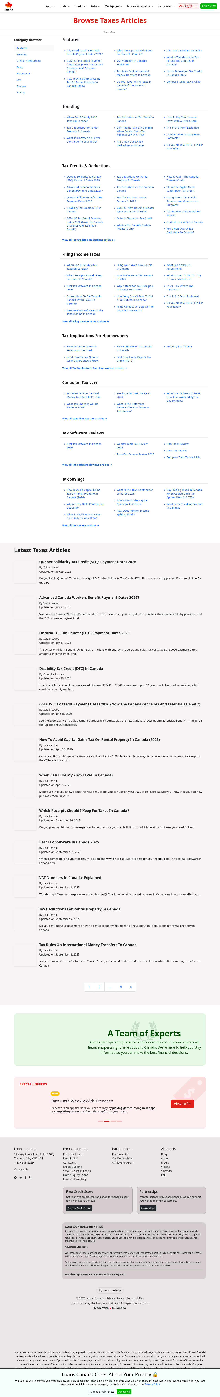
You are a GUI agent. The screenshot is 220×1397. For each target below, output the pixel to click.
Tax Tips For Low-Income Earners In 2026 (132, 199)
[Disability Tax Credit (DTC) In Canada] (25, 679)
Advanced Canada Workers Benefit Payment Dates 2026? (85, 52)
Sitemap (166, 1175)
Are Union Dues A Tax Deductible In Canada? (130, 143)
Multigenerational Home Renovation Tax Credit (82, 348)
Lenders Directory (74, 1183)
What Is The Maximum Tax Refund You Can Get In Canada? (183, 60)
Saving (21, 92)
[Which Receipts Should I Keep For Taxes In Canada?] (25, 819)
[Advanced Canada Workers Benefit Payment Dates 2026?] (25, 608)
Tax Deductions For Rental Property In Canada (82, 129)
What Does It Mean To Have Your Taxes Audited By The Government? (183, 396)
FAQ (163, 1179)
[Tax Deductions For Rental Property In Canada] (25, 919)
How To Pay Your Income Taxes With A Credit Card (182, 118)
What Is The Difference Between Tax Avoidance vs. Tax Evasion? (133, 407)
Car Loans (69, 1166)
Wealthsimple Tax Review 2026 (132, 445)
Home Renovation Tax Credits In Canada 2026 (184, 72)
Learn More (148, 1211)
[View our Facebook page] (25, 1181)
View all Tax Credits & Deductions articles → (89, 239)
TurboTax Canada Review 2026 (135, 454)
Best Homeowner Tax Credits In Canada (134, 348)
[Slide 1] (100, 1125)
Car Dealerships (122, 1162)
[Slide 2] (106, 1125)
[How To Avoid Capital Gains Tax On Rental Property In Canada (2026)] (25, 750)
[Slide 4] (119, 1125)
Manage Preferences (102, 1391)
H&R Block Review (178, 443)
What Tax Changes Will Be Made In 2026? (82, 405)
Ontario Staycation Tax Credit (134, 218)
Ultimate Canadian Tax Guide (184, 50)
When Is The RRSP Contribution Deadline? (85, 505)
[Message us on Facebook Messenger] (15, 1181)
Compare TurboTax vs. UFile (183, 81)
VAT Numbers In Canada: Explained (132, 62)
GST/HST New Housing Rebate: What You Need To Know (135, 209)
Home (106, 32)
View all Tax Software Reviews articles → (87, 464)
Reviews (21, 86)
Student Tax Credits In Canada (185, 222)
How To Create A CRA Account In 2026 (135, 277)
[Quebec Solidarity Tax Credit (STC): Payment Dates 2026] (25, 572)
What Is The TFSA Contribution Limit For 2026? (135, 491)
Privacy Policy (115, 1302)
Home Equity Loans (75, 1179)
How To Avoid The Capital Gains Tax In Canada (132, 502)
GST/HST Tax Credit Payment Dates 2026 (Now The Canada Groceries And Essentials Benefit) (85, 66)
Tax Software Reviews (83, 433)
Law (19, 79)
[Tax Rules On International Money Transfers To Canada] (25, 955)
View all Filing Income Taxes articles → (85, 321)
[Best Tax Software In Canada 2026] (25, 852)
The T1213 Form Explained (183, 127)
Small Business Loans (77, 1175)
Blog (164, 1158)
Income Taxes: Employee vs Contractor (183, 136)
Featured (22, 48)
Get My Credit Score (79, 1211)
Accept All (124, 1391)
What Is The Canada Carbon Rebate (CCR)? (134, 226)
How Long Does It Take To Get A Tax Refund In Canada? (135, 297)
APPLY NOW (209, 6)
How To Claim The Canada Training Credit (183, 178)
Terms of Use (135, 1302)
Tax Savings (73, 479)
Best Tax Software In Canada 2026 (84, 287)
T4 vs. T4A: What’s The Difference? (180, 287)
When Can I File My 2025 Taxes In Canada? (82, 118)
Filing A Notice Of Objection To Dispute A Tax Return (135, 308)
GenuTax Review (177, 450)
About (165, 1162)
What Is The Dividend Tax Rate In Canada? (185, 505)
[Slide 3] (113, 1125)
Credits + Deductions (29, 60)
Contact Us (21, 1173)
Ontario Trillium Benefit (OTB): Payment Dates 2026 (85, 199)
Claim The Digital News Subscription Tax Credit (181, 188)
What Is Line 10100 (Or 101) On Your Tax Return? (184, 277)
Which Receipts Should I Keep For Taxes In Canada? (134, 52)
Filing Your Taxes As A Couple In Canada (134, 266)
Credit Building (72, 1170)
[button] (50, 6)
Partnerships (120, 1158)
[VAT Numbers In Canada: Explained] (25, 886)
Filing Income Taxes (81, 254)
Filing (20, 67)
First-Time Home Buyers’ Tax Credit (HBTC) (134, 358)
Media (165, 1166)
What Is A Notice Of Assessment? (178, 266)
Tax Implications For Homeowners (95, 335)
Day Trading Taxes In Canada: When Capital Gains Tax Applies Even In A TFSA (135, 131)
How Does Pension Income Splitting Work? (133, 512)
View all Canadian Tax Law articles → (84, 418)
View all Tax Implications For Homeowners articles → (94, 368)
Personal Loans (73, 1158)
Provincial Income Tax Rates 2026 (134, 395)
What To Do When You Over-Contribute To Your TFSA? (84, 139)
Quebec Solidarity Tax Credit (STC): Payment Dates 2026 (84, 178)
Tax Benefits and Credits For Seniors (184, 213)
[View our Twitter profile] (20, 1181)
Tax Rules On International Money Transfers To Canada (134, 72)
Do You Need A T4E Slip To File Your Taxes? (185, 146)
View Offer (182, 1106)
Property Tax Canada (179, 346)
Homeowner (24, 73)
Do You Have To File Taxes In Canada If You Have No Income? (134, 85)
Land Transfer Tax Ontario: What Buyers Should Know (83, 358)
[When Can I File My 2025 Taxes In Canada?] (25, 785)
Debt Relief (70, 1162)
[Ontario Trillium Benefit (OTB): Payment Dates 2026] (25, 643)
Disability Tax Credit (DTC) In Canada (84, 209)
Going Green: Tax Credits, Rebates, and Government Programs (182, 201)
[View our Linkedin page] (30, 1181)
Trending (22, 54)
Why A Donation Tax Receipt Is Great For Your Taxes (135, 287)
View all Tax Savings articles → (80, 525)
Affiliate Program (123, 1166)
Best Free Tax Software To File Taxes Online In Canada (85, 312)
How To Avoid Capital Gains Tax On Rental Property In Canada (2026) (83, 82)
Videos (165, 1170)
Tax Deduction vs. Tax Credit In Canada (135, 118)
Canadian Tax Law (79, 382)
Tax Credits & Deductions (86, 165)
